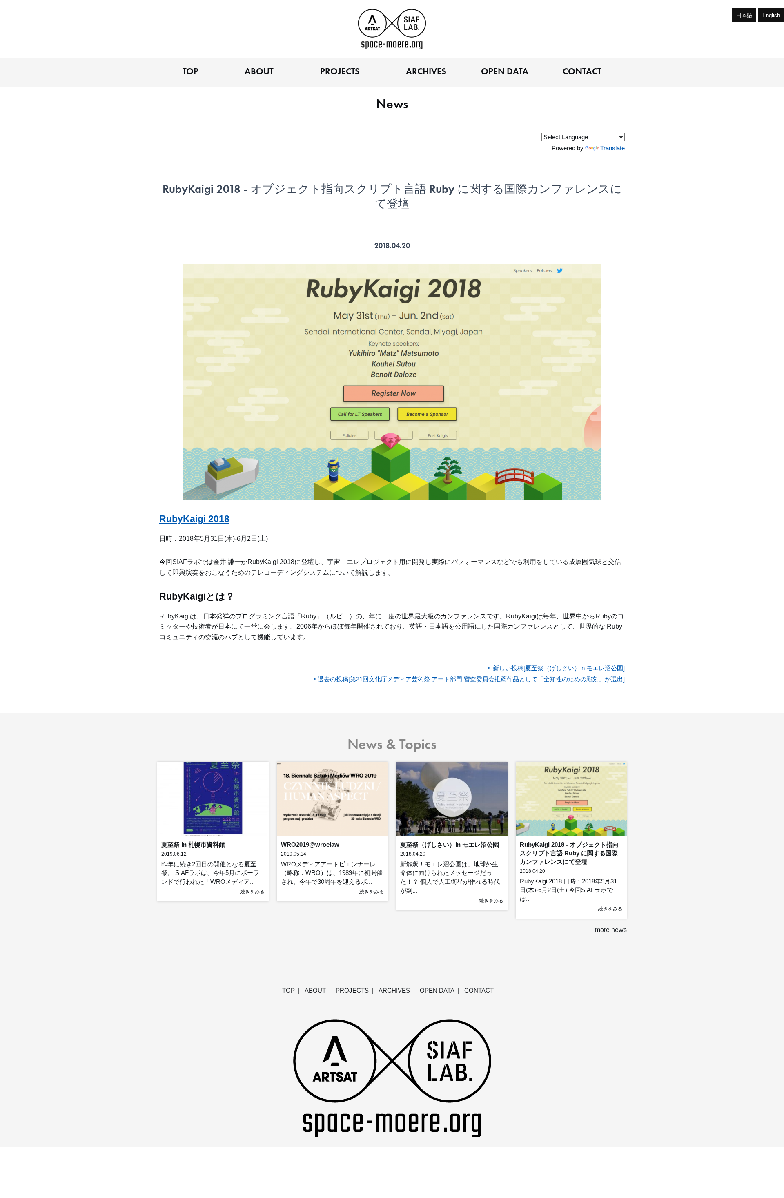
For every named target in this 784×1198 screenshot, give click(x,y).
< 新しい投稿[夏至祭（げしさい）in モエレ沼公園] (556, 668)
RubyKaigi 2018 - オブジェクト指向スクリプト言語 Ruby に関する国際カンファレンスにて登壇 (569, 853)
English (771, 15)
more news (611, 929)
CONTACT (582, 71)
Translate (612, 148)
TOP (190, 71)
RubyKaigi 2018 (194, 519)
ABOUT (259, 71)
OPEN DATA (504, 71)
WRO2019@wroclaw (310, 844)
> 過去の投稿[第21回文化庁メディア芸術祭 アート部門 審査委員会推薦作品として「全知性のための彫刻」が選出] (468, 679)
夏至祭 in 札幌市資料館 (193, 844)
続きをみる (252, 892)
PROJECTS (340, 71)
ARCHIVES (426, 71)
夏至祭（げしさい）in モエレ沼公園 (449, 844)
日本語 (744, 15)
